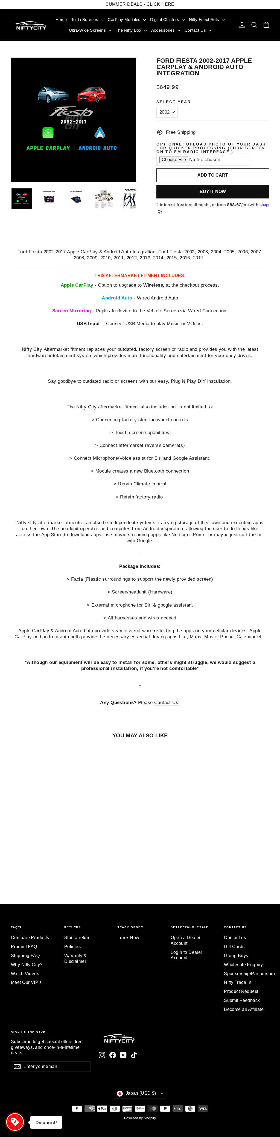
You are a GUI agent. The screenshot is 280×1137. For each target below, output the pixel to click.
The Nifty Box (129, 30)
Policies (72, 946)
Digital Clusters (165, 19)
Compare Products (30, 937)
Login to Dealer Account (186, 955)
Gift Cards (234, 946)
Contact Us (196, 30)
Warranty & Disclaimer (75, 958)
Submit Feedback (242, 1000)
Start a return (77, 937)
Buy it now (213, 191)
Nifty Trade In (237, 982)
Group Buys (236, 955)
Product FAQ (24, 946)
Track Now (128, 937)
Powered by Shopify (140, 1118)
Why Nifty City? (26, 964)
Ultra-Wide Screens (88, 30)
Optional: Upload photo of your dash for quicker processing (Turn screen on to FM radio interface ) (211, 148)
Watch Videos (25, 973)
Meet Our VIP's (26, 982)
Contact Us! (167, 702)
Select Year (173, 102)
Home (61, 19)
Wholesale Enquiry (243, 964)
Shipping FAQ (25, 955)
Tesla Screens (85, 19)
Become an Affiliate (244, 1009)
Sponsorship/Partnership (246, 973)
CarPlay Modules (125, 19)
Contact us (235, 937)
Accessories (163, 30)
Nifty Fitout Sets (205, 19)
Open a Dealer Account (186, 940)
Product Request (241, 991)
